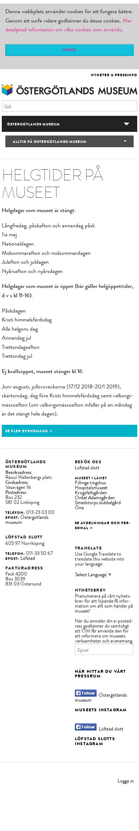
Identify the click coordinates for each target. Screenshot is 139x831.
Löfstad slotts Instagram (95, 741)
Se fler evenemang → (28, 431)
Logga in (126, 781)
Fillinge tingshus (90, 482)
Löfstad (27, 558)
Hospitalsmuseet (91, 487)
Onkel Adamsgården (95, 497)
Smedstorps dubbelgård (98, 502)
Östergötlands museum (26, 519)
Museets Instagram (101, 710)
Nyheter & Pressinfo (114, 75)
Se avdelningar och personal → (102, 525)
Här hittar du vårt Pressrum (100, 673)
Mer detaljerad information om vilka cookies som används (68, 25)
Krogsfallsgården (91, 492)
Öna (79, 507)
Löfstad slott (87, 467)
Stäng (69, 49)
